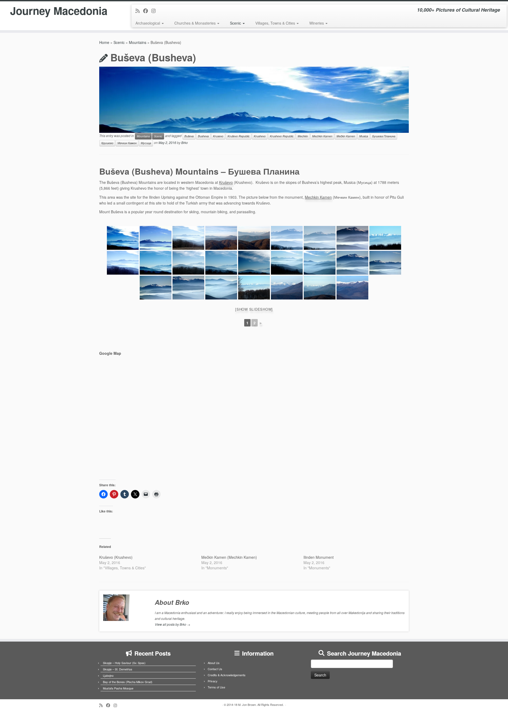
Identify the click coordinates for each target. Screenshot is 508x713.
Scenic (236, 23)
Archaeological (148, 23)
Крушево (107, 143)
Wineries (317, 23)
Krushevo (260, 136)
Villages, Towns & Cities (275, 23)
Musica (363, 136)
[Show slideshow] (254, 309)
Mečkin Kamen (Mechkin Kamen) (229, 557)
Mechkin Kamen (322, 136)
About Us (214, 663)
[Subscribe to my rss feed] (139, 10)
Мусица (146, 143)
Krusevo (218, 136)
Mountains (137, 42)
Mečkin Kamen (346, 136)
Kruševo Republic (239, 136)
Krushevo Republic (281, 136)
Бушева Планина (383, 136)
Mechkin (303, 136)
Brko (184, 142)
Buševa (189, 136)
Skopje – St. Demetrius (117, 669)
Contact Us (215, 669)
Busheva (203, 136)
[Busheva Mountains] (123, 238)
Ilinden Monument (318, 557)
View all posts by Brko (172, 624)
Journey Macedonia (58, 10)
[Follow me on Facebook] (147, 10)
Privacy (212, 681)
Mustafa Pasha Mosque (118, 688)
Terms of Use (216, 687)
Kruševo (226, 182)
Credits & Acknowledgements (227, 675)
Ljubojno (108, 675)
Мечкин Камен (127, 143)
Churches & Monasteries (195, 23)
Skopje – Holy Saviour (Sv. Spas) (124, 663)
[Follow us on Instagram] (155, 10)
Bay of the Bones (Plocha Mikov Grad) (127, 682)
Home (104, 42)
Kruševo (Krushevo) (116, 557)
